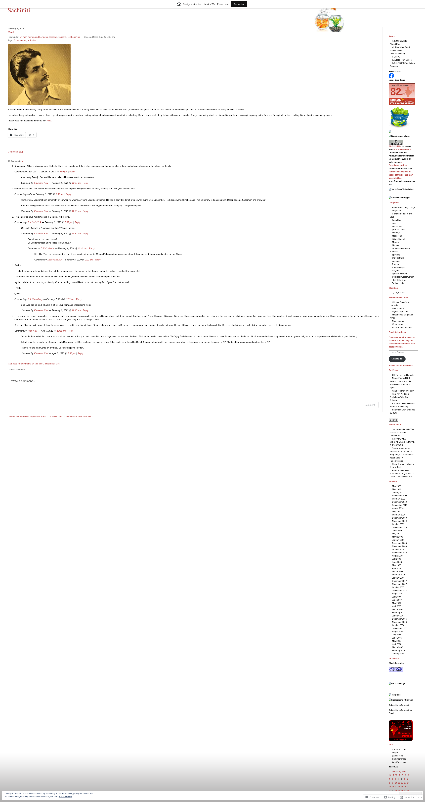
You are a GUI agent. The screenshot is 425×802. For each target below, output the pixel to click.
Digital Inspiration (400, 312)
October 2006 (398, 625)
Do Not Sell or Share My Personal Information (72, 416)
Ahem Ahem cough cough (403, 207)
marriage (396, 233)
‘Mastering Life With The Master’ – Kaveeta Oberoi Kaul (402, 432)
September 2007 (399, 591)
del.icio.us (393, 767)
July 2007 (396, 597)
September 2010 (399, 505)
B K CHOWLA (34, 222)
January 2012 (398, 493)
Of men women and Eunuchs (34, 37)
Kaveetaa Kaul (41, 183)
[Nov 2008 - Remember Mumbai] (401, 741)
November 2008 (399, 546)
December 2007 (399, 581)
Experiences (20, 40)
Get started (239, 4)
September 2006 (399, 628)
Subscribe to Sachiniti (399, 705)
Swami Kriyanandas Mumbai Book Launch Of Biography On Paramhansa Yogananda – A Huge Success (402, 454)
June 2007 (397, 600)
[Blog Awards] (400, 136)
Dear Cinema (398, 308)
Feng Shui (396, 220)
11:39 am (76, 233)
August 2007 (398, 594)
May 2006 (396, 641)
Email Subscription (397, 332)
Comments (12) (15, 151)
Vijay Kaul (32, 331)
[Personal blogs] (397, 684)
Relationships (73, 37)
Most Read (397, 236)
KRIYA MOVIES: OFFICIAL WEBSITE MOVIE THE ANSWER (402, 442)
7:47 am (60, 194)
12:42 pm (82, 248)
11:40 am (76, 310)
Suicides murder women (403, 277)
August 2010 (398, 508)
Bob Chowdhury (35, 299)
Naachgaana (398, 321)
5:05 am (70, 299)
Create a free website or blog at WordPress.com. (29, 416)
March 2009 (397, 537)
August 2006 (398, 632)
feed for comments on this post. (26, 363)
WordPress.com (399, 762)
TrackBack (52, 363)
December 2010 (399, 502)
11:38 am (76, 211)
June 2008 (397, 562)
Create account (399, 750)
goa (394, 223)
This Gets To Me (399, 280)
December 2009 (399, 518)
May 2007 (396, 603)
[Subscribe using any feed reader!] (390, 132)
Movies (395, 242)
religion (395, 271)
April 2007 (396, 606)
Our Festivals (398, 258)
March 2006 (397, 647)
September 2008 (399, 553)
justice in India (398, 230)
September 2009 (399, 527)
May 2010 (396, 511)
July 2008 (396, 559)
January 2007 (398, 616)
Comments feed (399, 759)
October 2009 (398, 524)
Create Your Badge (397, 80)
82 (395, 91)
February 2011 (398, 499)
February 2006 (398, 651)
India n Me (397, 226)
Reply (72, 171)
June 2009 (397, 531)
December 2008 (399, 543)
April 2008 (396, 568)
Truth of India (398, 283)
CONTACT (397, 57)
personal (53, 37)
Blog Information (396, 663)
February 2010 (398, 515)
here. (49, 120)
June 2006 (397, 638)
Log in (395, 753)
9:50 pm (63, 171)
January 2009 (398, 540)
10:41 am (61, 331)
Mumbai (395, 245)
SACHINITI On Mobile (402, 60)
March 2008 (397, 572)
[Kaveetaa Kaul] (391, 78)
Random (62, 37)
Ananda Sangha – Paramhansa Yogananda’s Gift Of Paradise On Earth (402, 473)
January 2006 (398, 654)
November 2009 (399, 521)
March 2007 (397, 609)
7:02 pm (69, 222)
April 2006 (396, 644)
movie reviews (398, 239)
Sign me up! (397, 359)
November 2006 (399, 622)
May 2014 (396, 489)
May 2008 (396, 565)
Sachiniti (19, 9)
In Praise (32, 40)
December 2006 (399, 619)
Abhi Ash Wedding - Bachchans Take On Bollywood (400, 397)
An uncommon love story (403, 391)
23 (393, 791)
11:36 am (76, 183)
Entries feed (397, 756)
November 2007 (399, 584)
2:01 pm (89, 259)
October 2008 (398, 550)
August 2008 (398, 556)
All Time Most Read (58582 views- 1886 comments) (400, 50)
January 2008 (398, 578)
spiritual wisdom (399, 274)
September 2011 (399, 496)
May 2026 (396, 486)
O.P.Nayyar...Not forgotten (403, 375)
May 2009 (396, 534)
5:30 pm (72, 353)
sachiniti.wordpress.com (400, 169)
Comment (370, 404)
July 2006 (396, 635)
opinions (396, 255)
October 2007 (398, 587)
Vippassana (397, 324)
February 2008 (398, 575)
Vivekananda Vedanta (402, 328)
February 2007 (398, 613)
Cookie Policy (65, 797)
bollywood (396, 211)
